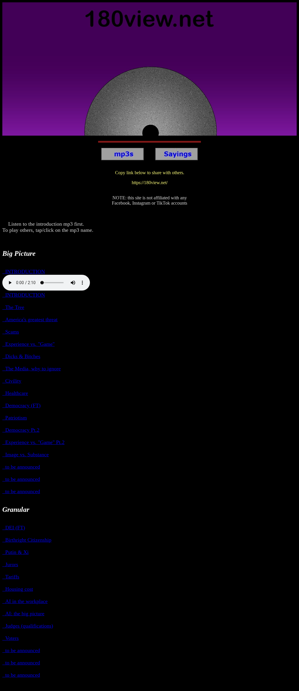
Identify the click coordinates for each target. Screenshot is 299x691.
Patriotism (14, 418)
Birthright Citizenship (26, 540)
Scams (10, 332)
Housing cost (17, 589)
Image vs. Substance (25, 454)
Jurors (10, 564)
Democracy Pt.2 (20, 430)
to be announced (21, 467)
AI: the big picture (23, 613)
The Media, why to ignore (31, 369)
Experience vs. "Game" (28, 344)
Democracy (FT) (21, 405)
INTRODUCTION (23, 271)
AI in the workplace (25, 601)
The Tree (13, 307)
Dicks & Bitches (21, 356)
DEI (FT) (13, 528)
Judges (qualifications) (27, 626)
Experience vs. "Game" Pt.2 (33, 442)
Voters (10, 638)
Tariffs (10, 577)
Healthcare (15, 393)
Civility (11, 381)
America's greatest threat (30, 319)
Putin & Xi (15, 552)
